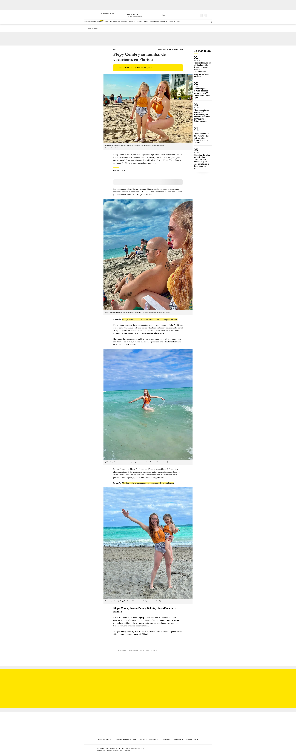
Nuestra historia (105, 739)
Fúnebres (166, 739)
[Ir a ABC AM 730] (194, 22)
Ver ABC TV (139, 15)
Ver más (203, 67)
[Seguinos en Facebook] (186, 15)
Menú (210, 15)
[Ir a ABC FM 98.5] (203, 22)
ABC (91, 15)
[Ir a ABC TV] (188, 22)
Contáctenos (192, 739)
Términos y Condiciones (126, 739)
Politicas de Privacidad (149, 739)
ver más (162, 15)
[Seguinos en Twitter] (189, 15)
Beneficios (178, 739)
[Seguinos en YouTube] (193, 15)
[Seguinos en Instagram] (196, 15)
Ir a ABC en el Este (105, 16)
